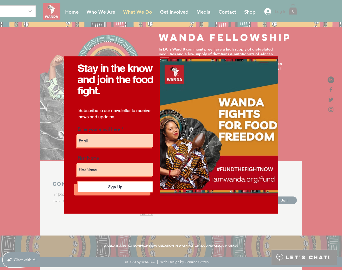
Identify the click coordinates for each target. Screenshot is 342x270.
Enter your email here (99, 129)
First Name (88, 158)
